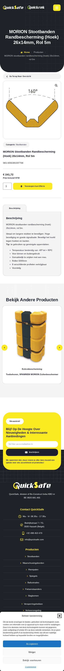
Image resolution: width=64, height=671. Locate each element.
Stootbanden (21, 145)
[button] (59, 615)
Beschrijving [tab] (14, 208)
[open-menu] (57, 7)
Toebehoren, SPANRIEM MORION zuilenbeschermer (32, 374)
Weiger (32, 652)
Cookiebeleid (30, 667)
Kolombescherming (32, 369)
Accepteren (32, 644)
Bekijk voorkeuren (32, 660)
